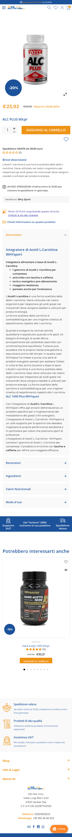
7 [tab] (44, 669)
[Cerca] (49, 8)
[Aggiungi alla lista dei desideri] (66, 139)
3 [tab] (30, 669)
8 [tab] (47, 669)
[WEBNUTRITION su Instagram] (38, 826)
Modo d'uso (14, 502)
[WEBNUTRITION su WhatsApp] (43, 826)
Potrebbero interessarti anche (36, 551)
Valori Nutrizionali (18, 489)
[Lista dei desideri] (56, 8)
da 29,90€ (37, 2)
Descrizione (14, 235)
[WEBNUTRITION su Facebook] (33, 826)
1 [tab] (24, 669)
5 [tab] (37, 669)
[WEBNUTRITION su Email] (29, 826)
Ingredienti (13, 476)
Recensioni (13, 463)
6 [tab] (41, 669)
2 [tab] (27, 669)
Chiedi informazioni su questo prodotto (31, 222)
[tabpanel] (36, 611)
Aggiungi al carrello (46, 130)
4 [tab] (34, 669)
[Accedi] (62, 8)
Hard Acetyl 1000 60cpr (36, 646)
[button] (10, 152)
